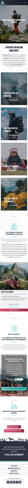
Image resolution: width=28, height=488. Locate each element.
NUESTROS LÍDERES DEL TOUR (13, 431)
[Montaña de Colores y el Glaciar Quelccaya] (14, 276)
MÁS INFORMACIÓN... (14, 100)
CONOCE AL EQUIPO (13, 427)
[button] (26, 275)
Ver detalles (13, 306)
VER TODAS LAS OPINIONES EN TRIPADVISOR (13, 388)
